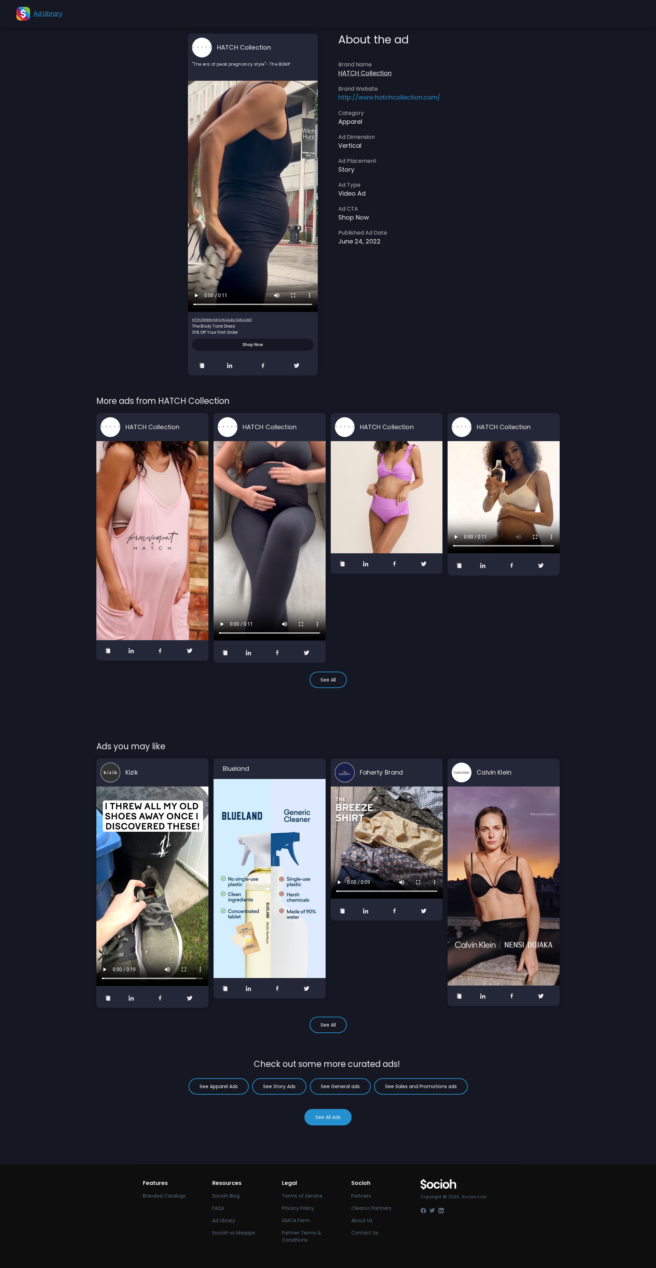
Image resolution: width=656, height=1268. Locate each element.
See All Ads (328, 1117)
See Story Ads (279, 1086)
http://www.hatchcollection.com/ (222, 320)
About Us (361, 1220)
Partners (361, 1195)
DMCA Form (296, 1220)
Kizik (131, 772)
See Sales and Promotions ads (421, 1086)
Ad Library (223, 1220)
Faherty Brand (381, 772)
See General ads (340, 1086)
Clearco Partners (371, 1208)
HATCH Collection (244, 47)
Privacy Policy (298, 1208)
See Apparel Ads (219, 1086)
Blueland (236, 768)
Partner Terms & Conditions (301, 1236)
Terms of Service (302, 1195)
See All (328, 679)
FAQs (218, 1208)
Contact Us (364, 1232)
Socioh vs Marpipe (233, 1232)
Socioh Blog (226, 1195)
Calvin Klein (494, 772)
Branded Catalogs (164, 1195)
